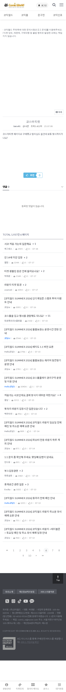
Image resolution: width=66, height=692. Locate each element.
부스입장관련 (11, 470)
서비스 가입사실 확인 (30, 642)
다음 (36, 555)
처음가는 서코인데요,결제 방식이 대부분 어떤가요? (30, 395)
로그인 (44, 5)
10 (29, 555)
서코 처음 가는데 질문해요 (18, 243)
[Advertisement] (33, 73)
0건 (27, 126)
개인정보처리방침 (26, 592)
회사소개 (9, 592)
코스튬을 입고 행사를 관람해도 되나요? (24, 315)
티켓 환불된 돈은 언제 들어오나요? (22, 271)
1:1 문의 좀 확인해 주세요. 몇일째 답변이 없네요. (29, 457)
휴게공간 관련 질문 (14, 484)
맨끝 (42, 555)
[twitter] (7, 601)
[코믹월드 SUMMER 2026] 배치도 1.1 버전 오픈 (29, 346)
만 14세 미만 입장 (13, 257)
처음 (7, 550)
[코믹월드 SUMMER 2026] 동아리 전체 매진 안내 (29, 498)
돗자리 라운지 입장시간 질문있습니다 (23, 408)
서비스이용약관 (47, 592)
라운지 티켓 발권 (13, 284)
